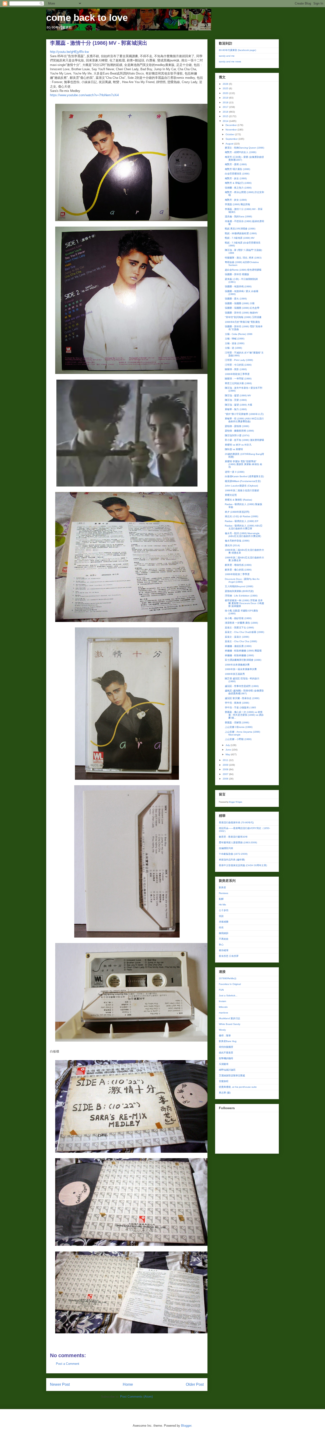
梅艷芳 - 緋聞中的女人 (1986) (240, 152)
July (228, 745)
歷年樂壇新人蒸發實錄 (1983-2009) (238, 842)
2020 (226, 93)
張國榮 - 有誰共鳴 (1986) (238, 286)
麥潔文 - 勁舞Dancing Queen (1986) (244, 147)
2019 (226, 97)
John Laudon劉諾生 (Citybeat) (241, 485)
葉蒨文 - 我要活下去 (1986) (239, 627)
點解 (221, 899)
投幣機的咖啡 (226, 1058)
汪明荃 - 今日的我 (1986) (238, 364)
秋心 (221, 944)
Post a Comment (67, 1363)
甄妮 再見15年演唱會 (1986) (240, 228)
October (230, 134)
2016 (226, 111)
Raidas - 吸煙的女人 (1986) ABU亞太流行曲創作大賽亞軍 (243, 527)
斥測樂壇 (223, 1064)
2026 (226, 84)
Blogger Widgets (235, 802)
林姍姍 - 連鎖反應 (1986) (238, 646)
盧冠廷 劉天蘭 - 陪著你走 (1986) (242, 698)
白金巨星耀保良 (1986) (237, 173)
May (228, 754)
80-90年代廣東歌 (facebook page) (237, 50)
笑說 (221, 916)
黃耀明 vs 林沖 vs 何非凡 (238, 444)
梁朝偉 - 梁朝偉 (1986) (237, 426)
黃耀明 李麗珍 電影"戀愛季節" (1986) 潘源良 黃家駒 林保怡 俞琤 (243, 464)
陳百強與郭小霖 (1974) (237, 435)
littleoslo (223, 1007)
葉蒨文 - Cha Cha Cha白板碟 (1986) (244, 632)
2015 (226, 116)
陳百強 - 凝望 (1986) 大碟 (238, 404)
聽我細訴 (223, 933)
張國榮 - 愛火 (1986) (236, 298)
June (229, 749)
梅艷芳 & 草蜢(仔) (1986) (238, 183)
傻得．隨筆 (225, 1035)
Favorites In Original (230, 984)
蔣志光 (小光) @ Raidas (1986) (241, 516)
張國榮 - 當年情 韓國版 (237, 274)
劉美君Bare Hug (227, 1041)
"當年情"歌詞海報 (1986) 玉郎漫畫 (243, 317)
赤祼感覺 (223, 921)
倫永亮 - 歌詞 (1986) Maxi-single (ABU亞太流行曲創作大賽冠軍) (243, 534)
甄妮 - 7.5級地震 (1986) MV (240, 238)
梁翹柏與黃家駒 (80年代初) (239, 591)
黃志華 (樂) (225, 1092)
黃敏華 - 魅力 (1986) (236, 409)
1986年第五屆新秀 (235, 674)
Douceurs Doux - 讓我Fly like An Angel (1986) (242, 580)
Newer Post (60, 1384)
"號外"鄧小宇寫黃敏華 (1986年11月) (244, 414)
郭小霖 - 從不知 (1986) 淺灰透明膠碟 (244, 440)
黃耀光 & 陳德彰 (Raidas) (238, 499)
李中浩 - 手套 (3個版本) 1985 (240, 707)
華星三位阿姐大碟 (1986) (238, 383)
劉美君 (222, 887)
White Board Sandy (229, 1024)
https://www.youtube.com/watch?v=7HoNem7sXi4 (84, 95)
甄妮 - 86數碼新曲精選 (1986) (241, 233)
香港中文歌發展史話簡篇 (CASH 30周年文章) (243, 865)
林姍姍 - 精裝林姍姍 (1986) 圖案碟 (243, 650)
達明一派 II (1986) (234, 472)
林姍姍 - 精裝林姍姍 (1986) (239, 655)
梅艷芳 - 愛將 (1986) (236, 164)
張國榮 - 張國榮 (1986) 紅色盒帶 (242, 308)
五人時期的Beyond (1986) (239, 586)
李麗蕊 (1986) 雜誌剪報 (237, 204)
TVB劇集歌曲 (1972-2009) (233, 854)
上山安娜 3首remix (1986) (238, 727)
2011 (226, 760)
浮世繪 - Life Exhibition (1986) (241, 595)
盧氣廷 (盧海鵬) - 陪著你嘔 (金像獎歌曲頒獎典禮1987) (244, 692)
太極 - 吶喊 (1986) (234, 338)
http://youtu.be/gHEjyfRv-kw (69, 52)
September (232, 139)
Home (128, 1384)
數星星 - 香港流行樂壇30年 (233, 836)
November (231, 129)
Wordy (222, 1029)
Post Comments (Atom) (136, 1396)
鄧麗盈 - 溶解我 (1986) (237, 722)
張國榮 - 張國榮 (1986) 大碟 (240, 303)
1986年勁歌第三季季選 (237, 374)
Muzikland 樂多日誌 (229, 1018)
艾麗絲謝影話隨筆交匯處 (232, 1075)
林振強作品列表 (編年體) (232, 859)
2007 (226, 774)
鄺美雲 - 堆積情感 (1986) (238, 565)
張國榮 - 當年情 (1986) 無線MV (241, 312)
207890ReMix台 (227, 978)
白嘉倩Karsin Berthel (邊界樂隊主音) (244, 476)
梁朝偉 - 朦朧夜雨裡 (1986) (239, 430)
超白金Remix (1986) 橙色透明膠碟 (243, 269)
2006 (226, 778)
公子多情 (223, 910)
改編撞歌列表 (226, 848)
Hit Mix (222, 904)
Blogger (186, 1425)
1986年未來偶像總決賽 (237, 664)
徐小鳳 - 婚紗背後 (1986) (238, 618)
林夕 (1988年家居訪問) (237, 512)
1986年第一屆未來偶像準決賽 (241, 669)
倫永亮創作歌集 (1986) (237, 540)
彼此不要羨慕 (226, 1052)
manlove (223, 1012)
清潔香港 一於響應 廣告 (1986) (241, 622)
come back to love (87, 17)
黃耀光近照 (231, 495)
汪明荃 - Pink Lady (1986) (239, 360)
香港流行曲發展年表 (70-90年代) (236, 822)
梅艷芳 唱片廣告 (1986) (237, 169)
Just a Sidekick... (228, 995)
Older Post (195, 1384)
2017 (226, 107)
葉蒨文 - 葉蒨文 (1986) (237, 637)
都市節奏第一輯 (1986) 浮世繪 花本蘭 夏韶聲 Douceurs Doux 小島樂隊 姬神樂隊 (244, 603)
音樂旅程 (223, 1081)
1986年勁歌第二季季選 (237, 574)
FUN (221, 989)
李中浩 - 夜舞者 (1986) (237, 702)
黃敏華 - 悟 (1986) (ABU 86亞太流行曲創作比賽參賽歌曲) (244, 420)
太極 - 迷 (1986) (233, 348)
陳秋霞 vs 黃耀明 (234, 449)
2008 (226, 769)
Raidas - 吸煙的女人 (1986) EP (241, 521)
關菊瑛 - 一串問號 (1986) (238, 378)
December (231, 125)
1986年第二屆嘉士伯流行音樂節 (242, 490)
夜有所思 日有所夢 (229, 956)
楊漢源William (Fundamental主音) (243, 481)
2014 (226, 121)
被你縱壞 (223, 950)
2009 (226, 765)
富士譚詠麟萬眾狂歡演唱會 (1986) (243, 660)
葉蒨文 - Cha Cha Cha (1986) (241, 641)
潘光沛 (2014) (232, 545)
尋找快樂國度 (226, 1047)
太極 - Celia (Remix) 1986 (238, 334)
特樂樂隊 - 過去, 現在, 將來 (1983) (243, 257)
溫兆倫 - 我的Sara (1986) (238, 216)
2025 (226, 88)
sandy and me (227, 56)
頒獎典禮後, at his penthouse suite (238, 1087)
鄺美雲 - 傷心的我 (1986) (238, 569)
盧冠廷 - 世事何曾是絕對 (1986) (242, 686)
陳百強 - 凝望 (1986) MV (238, 395)
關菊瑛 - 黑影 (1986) (236, 369)
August (230, 143)
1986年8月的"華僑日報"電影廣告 (242, 322)
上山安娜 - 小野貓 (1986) (238, 739)
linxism (222, 1001)
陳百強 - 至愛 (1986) (236, 400)
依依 (221, 927)
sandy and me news (230, 61)
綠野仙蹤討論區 (227, 1069)
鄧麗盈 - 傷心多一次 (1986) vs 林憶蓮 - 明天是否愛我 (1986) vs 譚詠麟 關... (244, 715)
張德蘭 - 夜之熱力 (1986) (238, 187)
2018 (226, 102)
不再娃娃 (223, 939)
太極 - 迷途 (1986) (234, 343)
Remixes (223, 893)
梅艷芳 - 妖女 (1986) (236, 178)
